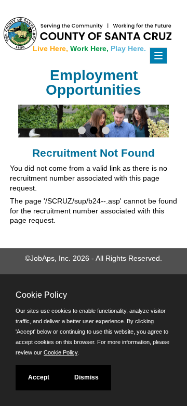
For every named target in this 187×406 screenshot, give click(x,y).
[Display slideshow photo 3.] (106, 132)
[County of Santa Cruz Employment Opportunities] (47, 31)
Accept (38, 377)
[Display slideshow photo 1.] (82, 132)
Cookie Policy (60, 352)
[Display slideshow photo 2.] (94, 132)
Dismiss (86, 377)
